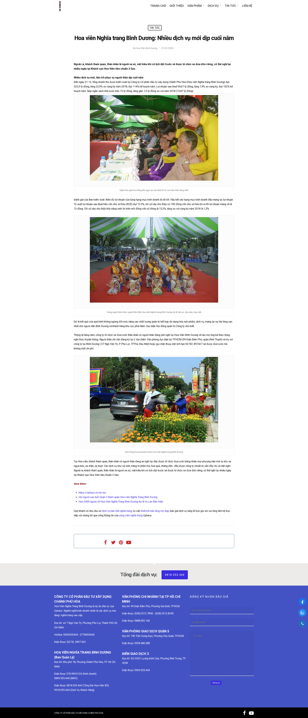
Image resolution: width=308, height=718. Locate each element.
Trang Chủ (158, 5)
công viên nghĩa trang (131, 515)
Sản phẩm (194, 5)
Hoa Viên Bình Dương (146, 48)
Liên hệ (247, 5)
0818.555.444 (174, 574)
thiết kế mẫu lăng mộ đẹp (155, 510)
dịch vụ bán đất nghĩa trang (116, 510)
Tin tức (230, 5)
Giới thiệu (177, 5)
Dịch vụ (213, 5)
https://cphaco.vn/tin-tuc (92, 492)
